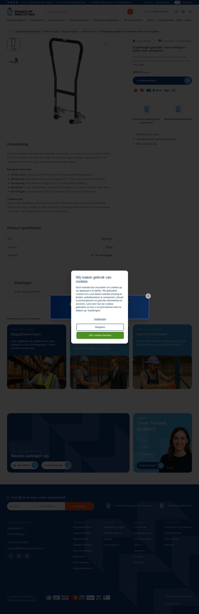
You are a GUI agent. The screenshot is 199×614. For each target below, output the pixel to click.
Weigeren (100, 327)
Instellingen (100, 319)
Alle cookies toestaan (100, 335)
